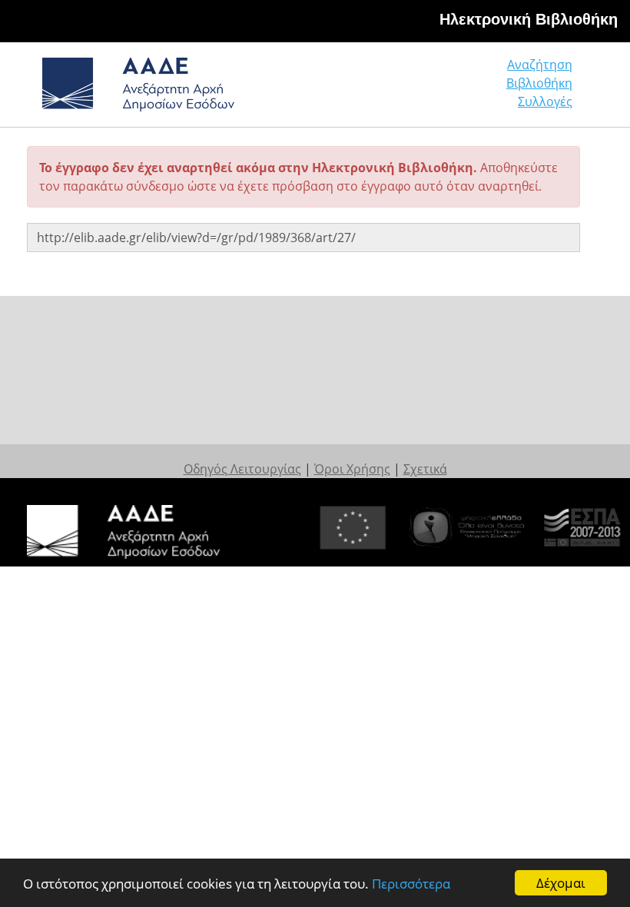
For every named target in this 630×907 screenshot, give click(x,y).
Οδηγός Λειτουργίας (242, 468)
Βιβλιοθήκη (539, 83)
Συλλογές (545, 101)
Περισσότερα (411, 883)
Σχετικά (425, 468)
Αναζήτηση (539, 64)
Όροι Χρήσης (352, 468)
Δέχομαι (560, 883)
